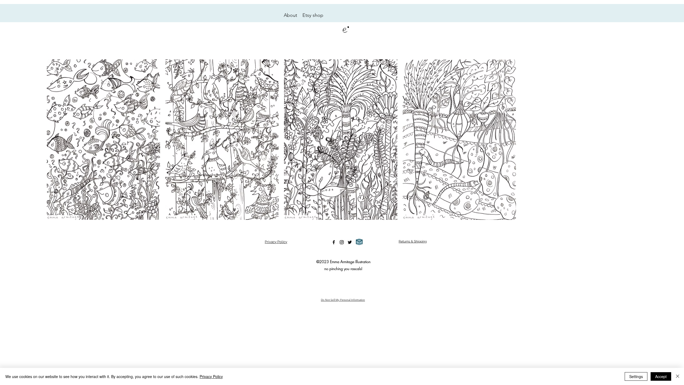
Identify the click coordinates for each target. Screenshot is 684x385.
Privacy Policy (276, 242)
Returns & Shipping (413, 241)
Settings (636, 376)
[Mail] (359, 241)
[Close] (677, 376)
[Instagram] (341, 242)
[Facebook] (333, 242)
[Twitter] (349, 242)
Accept (661, 376)
